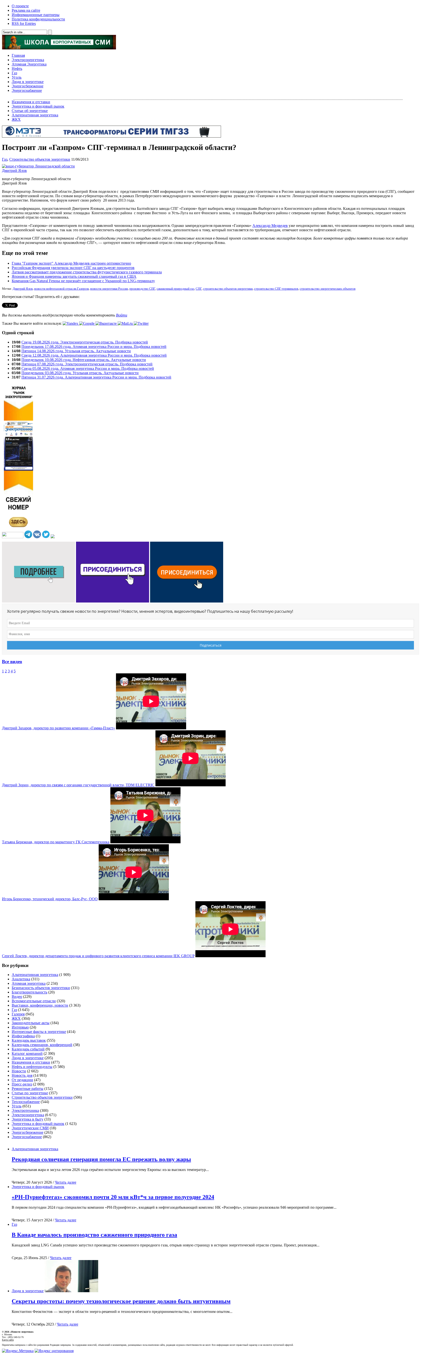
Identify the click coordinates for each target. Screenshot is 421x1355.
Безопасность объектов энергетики (41, 988)
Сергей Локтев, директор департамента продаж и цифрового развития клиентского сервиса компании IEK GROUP (98, 956)
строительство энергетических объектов (327, 288)
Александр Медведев (270, 225)
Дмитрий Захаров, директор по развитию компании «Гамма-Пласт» (58, 728)
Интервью (20, 1027)
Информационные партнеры (35, 15)
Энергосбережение (27, 86)
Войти (121, 315)
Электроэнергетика (28, 60)
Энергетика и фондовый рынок (38, 106)
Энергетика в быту (27, 1119)
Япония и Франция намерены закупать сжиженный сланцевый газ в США (74, 276)
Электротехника (25, 1110)
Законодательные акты (30, 1023)
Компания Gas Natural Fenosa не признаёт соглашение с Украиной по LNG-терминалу (83, 281)
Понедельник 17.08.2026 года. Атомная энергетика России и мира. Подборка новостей (93, 346)
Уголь (16, 77)
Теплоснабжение (26, 1102)
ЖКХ (16, 119)
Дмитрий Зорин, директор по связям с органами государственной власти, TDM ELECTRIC (78, 785)
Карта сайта (8, 1339)
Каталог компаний (27, 1053)
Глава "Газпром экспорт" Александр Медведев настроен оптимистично (71, 263)
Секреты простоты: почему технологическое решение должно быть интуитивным (121, 1301)
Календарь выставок (29, 1040)
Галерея (18, 1014)
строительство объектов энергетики (228, 288)
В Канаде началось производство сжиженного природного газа (94, 1235)
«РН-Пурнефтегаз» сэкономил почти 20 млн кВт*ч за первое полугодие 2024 (113, 1197)
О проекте (20, 6)
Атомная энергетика (29, 983)
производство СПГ (142, 288)
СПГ (199, 288)
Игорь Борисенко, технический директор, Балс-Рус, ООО (50, 899)
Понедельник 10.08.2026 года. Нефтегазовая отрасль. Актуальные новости (83, 360)
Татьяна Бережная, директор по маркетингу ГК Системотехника (55, 842)
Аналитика (21, 979)
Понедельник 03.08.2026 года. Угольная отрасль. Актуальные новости (80, 373)
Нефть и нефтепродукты (32, 1067)
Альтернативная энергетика (35, 115)
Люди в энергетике (28, 82)
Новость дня (22, 1075)
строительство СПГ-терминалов (276, 288)
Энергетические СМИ (30, 1128)
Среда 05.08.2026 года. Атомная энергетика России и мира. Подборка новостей (87, 368)
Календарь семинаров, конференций (42, 1045)
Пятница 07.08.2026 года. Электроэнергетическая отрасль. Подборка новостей (87, 364)
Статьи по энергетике (30, 1093)
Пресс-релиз (22, 1084)
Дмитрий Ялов (23, 288)
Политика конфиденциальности (38, 19)
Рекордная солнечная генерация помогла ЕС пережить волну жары (101, 1159)
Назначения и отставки (31, 102)
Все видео (12, 661)
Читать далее (65, 1182)
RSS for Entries (24, 23)
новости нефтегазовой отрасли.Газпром (61, 288)
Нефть (17, 68)
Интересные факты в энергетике (39, 1032)
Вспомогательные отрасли (34, 1001)
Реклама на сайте (26, 10)
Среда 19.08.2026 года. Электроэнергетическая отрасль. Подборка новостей (84, 342)
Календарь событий (28, 1049)
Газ (14, 73)
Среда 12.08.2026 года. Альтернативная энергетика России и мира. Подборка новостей (94, 355)
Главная (18, 55)
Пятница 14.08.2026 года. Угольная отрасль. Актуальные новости (76, 351)
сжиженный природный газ (175, 288)
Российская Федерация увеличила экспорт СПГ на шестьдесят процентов (73, 268)
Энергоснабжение (27, 90)
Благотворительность (29, 992)
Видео (17, 996)
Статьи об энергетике (30, 111)
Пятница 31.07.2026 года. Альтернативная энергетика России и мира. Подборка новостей (96, 377)
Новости (19, 1071)
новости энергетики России (109, 288)
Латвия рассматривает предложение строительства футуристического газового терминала (87, 272)
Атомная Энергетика (29, 64)
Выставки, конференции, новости (40, 1005)
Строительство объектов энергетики (39, 159)
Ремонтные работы (27, 1088)
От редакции (22, 1080)
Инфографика (23, 1036)
